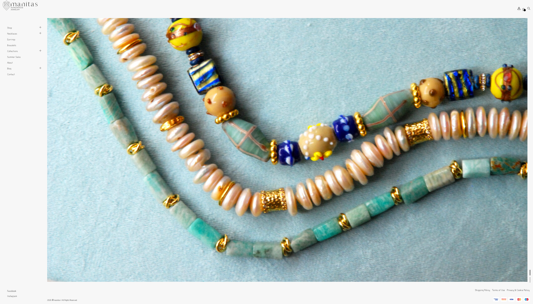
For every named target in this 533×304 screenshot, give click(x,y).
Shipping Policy (482, 290)
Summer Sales (14, 57)
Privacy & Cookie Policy (518, 290)
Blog (9, 68)
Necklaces (12, 33)
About (10, 62)
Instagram (12, 296)
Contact (11, 74)
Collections (12, 51)
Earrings (11, 39)
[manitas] (20, 5)
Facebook (11, 291)
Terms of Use (498, 290)
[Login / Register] (519, 9)
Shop (9, 27)
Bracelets (11, 45)
